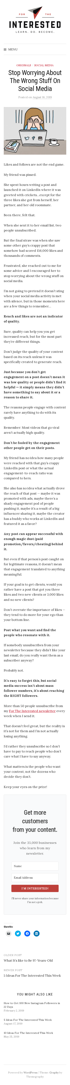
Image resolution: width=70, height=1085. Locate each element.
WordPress (31, 1072)
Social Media (44, 65)
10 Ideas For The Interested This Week (28, 1033)
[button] (35, 131)
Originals (23, 65)
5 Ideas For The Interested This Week (32, 976)
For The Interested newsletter (32, 711)
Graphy (54, 1072)
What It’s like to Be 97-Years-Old (28, 960)
